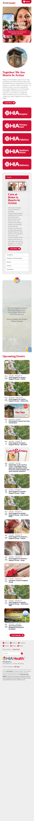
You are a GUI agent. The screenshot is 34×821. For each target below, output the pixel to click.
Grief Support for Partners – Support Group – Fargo (18, 559)
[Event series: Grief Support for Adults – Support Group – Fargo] (21, 490)
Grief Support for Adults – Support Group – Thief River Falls (18, 603)
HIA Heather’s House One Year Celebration (19, 422)
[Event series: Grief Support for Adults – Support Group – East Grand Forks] (21, 511)
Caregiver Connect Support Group (18, 581)
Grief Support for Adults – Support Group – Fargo (18, 492)
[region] (17, 216)
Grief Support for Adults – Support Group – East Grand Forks (18, 514)
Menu (28, 1)
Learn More (8, 103)
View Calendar (16, 635)
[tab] (13, 349)
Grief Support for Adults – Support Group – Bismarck (18, 443)
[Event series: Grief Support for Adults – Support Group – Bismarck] (21, 441)
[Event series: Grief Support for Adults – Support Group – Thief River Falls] (21, 600)
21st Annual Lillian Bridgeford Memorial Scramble (16, 627)
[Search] (22, 653)
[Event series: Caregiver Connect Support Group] (21, 579)
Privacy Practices (8, 667)
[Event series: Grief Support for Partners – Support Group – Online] (21, 535)
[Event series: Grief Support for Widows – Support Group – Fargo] (21, 557)
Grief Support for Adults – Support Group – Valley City (18, 400)
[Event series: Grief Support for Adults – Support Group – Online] (21, 376)
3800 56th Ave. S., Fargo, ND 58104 (13, 663)
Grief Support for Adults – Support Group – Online (18, 378)
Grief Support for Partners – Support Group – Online (18, 537)
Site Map (17, 667)
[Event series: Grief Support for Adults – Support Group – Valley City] (22, 397)
